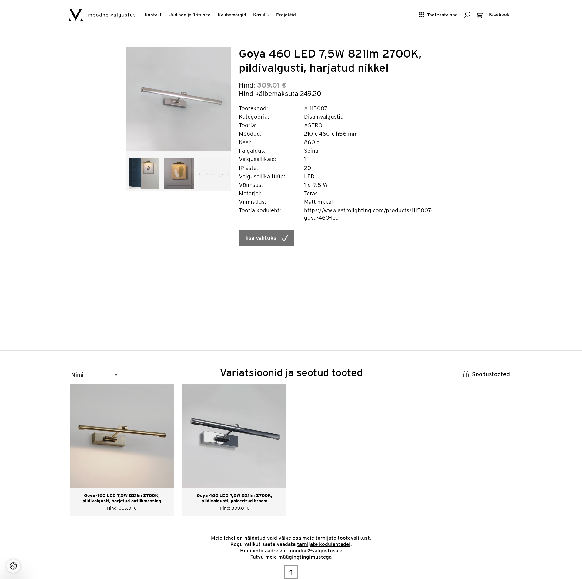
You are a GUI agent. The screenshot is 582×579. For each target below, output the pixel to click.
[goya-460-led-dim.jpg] (214, 173)
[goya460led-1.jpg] (144, 173)
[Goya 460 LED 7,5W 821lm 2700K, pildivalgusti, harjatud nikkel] (178, 98)
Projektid (286, 15)
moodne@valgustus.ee (315, 551)
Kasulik (261, 15)
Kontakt (153, 15)
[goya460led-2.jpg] (179, 173)
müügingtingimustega (305, 557)
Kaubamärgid (232, 15)
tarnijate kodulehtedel (323, 544)
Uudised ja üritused (190, 15)
